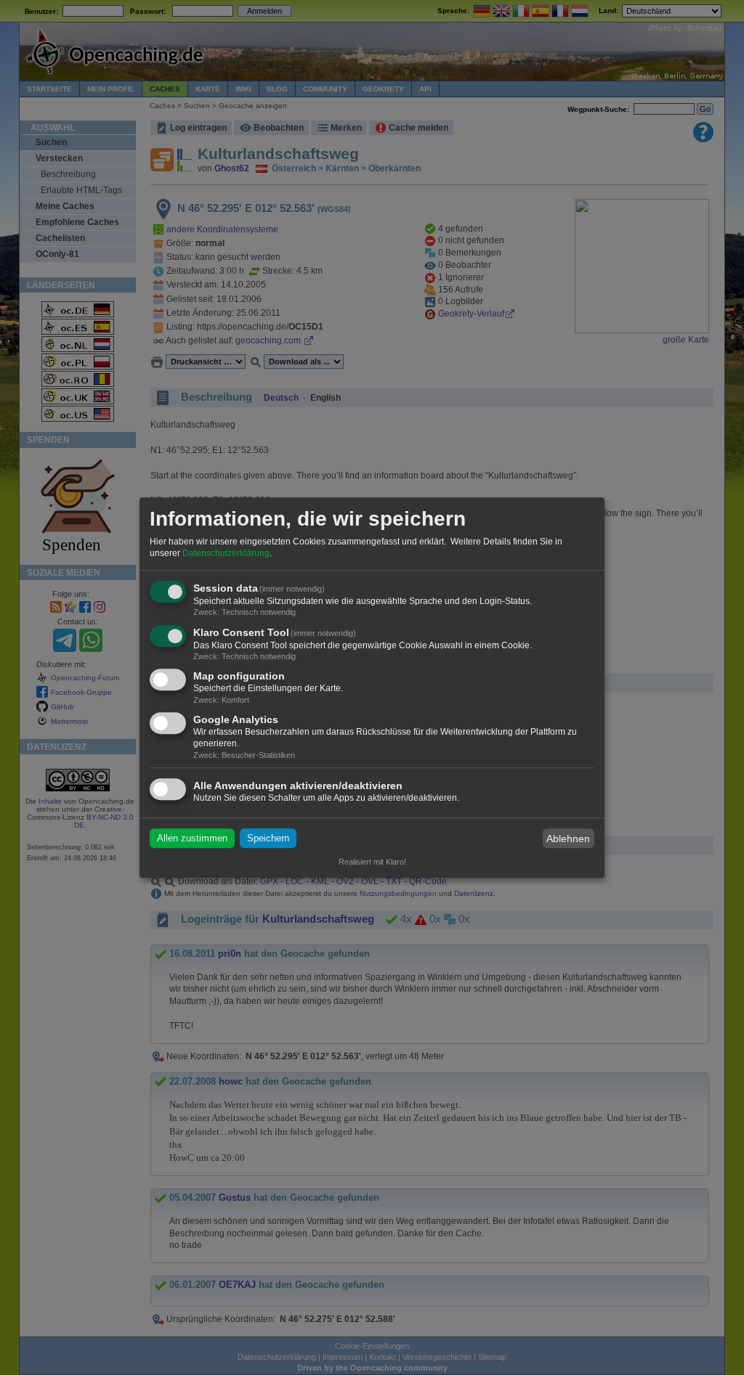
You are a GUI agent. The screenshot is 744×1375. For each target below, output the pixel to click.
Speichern (268, 838)
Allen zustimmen (192, 838)
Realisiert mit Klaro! (372, 861)
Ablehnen (568, 838)
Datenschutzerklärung (226, 553)
